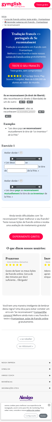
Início (4, 16)
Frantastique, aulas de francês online (29, 318)
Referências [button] (7, 382)
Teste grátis (42, 4)
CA (31, 102)
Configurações (31, 416)
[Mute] (39, 159)
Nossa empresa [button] (8, 363)
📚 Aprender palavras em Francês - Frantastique (26, 22)
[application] (26, 159)
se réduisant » (26, 346)
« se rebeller (26, 338)
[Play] (12, 159)
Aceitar (43, 416)
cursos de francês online (18, 56)
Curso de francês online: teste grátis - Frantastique (27, 19)
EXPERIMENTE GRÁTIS (26, 236)
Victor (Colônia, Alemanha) (17, 262)
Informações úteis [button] (10, 388)
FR (24, 102)
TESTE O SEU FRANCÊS (26, 66)
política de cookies (33, 410)
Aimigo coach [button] (8, 375)
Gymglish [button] (6, 369)
